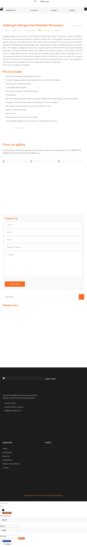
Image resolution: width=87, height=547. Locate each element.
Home (5, 448)
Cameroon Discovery (71, 390)
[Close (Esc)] (1, 503)
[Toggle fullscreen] (5, 503)
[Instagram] (3, 544)
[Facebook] (3, 541)
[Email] (43, 530)
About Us (6, 456)
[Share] (3, 503)
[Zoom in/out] (7, 503)
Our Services (7, 452)
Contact (6, 468)
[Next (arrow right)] (3, 506)
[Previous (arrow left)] (1, 506)
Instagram (7, 544)
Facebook (7, 541)
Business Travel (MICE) (11, 464)
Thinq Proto (59, 495)
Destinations (7, 460)
